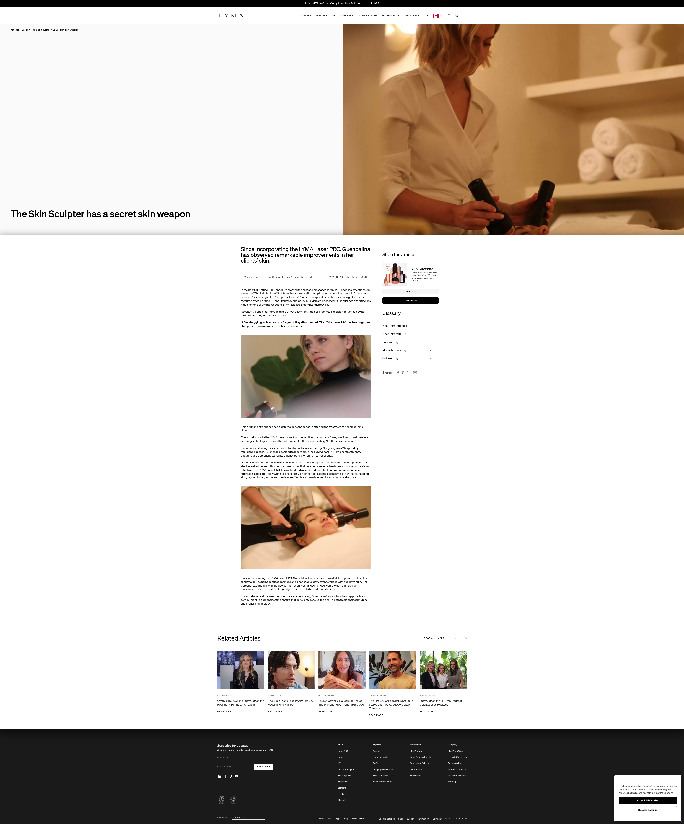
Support (377, 744)
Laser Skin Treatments (420, 757)
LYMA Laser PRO (297, 311)
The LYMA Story (455, 751)
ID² (339, 763)
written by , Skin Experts (291, 277)
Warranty (452, 781)
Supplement (343, 781)
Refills (341, 793)
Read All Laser (434, 638)
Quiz (426, 15)
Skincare (342, 787)
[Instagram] (219, 776)
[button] (407, 326)
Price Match (415, 775)
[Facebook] (225, 776)
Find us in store (380, 775)
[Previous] (457, 638)
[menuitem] (347, 774)
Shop (340, 744)
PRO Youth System (347, 769)
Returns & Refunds (457, 769)
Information (415, 744)
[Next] (464, 638)
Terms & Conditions (457, 757)
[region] (647, 798)
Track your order (380, 757)
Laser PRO (343, 751)
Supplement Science (419, 763)
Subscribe (263, 766)
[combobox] (438, 15)
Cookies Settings (387, 819)
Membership (416, 769)
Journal (15, 29)
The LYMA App (417, 751)
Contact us (378, 751)
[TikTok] (231, 776)
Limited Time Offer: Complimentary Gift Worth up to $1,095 (342, 3)
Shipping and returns (383, 769)
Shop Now (410, 300)
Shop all (342, 800)
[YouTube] (236, 776)
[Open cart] (464, 15)
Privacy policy (454, 763)
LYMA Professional (457, 775)
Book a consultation (382, 781)
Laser (340, 757)
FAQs (375, 763)
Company (452, 744)
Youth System (344, 775)
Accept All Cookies (648, 800)
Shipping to (224, 818)
